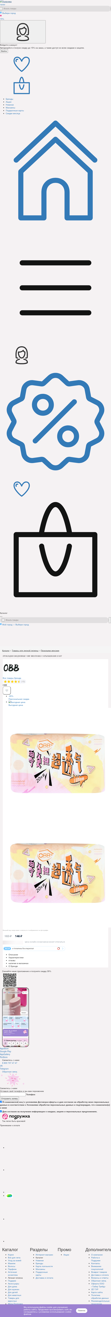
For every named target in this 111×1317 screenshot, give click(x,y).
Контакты (95, 1263)
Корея (11, 1254)
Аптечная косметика (13, 1273)
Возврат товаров (99, 1271)
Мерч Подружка (15, 1303)
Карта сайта (97, 1292)
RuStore (4, 1057)
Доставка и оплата (100, 1274)
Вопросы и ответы (99, 1277)
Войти (4, 51)
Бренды (39, 1263)
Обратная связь (9, 1071)
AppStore (4, 1048)
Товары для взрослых (13, 1299)
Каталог (6, 650)
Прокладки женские (50, 650)
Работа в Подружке (95, 1259)
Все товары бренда (12, 677)
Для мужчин (13, 1289)
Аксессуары (13, 1283)
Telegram (4, 1068)
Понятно (81, 1311)
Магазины (40, 1269)
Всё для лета (14, 1257)
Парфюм (12, 1269)
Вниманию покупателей (97, 1267)
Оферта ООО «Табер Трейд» (98, 1285)
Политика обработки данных (100, 1296)
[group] (12, 681)
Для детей (13, 1292)
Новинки (40, 1260)
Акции (66, 1254)
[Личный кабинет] (23, 31)
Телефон (30, 1094)
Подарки (12, 1280)
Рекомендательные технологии (100, 1302)
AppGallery (5, 1054)
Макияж (11, 1263)
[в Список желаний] (7, 690)
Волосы (11, 1266)
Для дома (12, 1286)
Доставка (44, 1277)
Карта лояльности (44, 1266)
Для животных (14, 1295)
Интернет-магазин (44, 1254)
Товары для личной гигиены (25, 650)
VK (1, 1065)
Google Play (5, 1051)
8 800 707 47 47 (9, 1062)
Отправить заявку (9, 1098)
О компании (97, 1254)
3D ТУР (94, 1289)
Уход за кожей (14, 1260)
